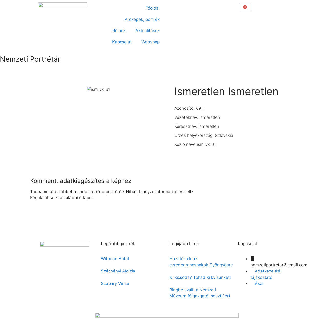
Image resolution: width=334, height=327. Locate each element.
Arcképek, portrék (142, 19)
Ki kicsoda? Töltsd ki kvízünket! (200, 277)
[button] (173, 6)
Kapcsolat (122, 41)
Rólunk (119, 30)
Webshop (150, 41)
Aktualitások (147, 30)
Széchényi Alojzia (118, 271)
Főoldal (152, 8)
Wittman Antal (115, 258)
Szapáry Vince (115, 283)
